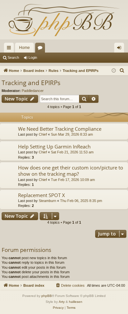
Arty (62, 301)
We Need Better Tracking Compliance (59, 128)
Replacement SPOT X (41, 195)
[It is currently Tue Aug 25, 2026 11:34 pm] (114, 71)
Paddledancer (33, 91)
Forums (41, 49)
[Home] (64, 19)
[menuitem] (122, 70)
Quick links (10, 49)
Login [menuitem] (120, 49)
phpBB (46, 296)
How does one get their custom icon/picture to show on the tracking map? (70, 170)
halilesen (75, 301)
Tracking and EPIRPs (31, 82)
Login (33, 57)
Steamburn (47, 201)
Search (13, 57)
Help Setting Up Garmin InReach (54, 146)
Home (24, 47)
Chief (43, 134)
